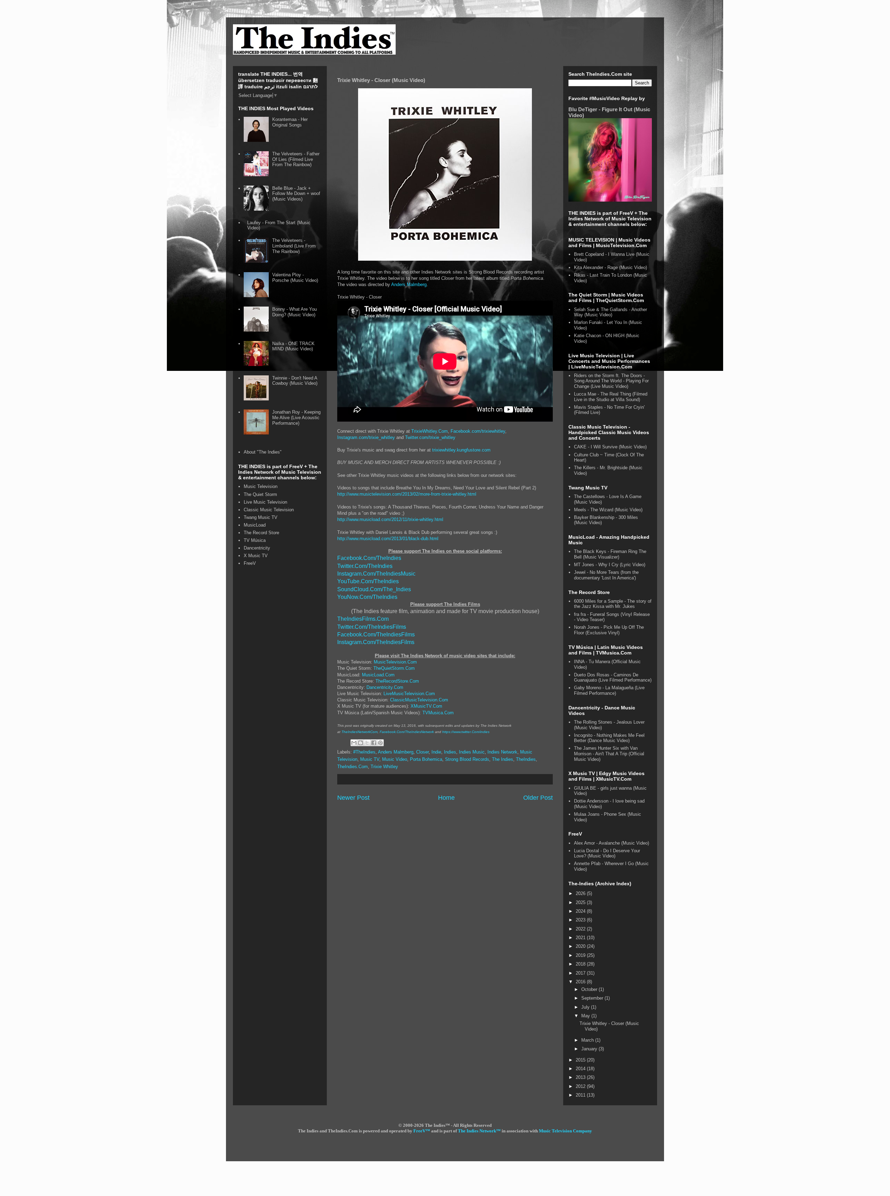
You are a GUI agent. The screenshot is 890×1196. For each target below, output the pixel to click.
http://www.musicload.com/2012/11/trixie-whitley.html (390, 519)
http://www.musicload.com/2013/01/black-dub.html (387, 538)
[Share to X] (367, 742)
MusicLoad (255, 525)
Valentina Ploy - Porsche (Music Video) (295, 277)
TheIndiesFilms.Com (363, 619)
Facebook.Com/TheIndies (369, 558)
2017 (581, 973)
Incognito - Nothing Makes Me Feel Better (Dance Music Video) (609, 738)
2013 (581, 1077)
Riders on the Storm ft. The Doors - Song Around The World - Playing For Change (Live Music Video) (611, 381)
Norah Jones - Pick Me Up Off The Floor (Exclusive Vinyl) (609, 630)
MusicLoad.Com (378, 674)
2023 (581, 919)
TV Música (255, 540)
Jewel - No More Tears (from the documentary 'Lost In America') (606, 575)
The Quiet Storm (260, 494)
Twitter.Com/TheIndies (365, 566)
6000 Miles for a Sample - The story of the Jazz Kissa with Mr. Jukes (613, 604)
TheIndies (526, 759)
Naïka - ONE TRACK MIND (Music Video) (293, 346)
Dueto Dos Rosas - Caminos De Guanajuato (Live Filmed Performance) (613, 677)
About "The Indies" (263, 452)
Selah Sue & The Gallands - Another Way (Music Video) (610, 312)
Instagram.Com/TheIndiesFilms (375, 642)
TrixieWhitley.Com (429, 431)
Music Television (260, 486)
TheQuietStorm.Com (394, 668)
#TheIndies (364, 752)
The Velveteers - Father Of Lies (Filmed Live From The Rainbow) (295, 159)
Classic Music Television (269, 509)
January (590, 1048)
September (593, 998)
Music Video (394, 759)
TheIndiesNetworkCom (359, 732)
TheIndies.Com (352, 766)
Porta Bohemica (426, 759)
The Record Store (261, 532)
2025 (581, 902)
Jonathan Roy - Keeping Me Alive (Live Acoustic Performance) (296, 417)
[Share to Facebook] (373, 742)
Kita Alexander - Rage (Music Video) (610, 267)
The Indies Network (477, 1130)
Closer (422, 752)
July (586, 1007)
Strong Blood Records (467, 759)
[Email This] (353, 742)
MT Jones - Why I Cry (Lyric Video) (609, 564)
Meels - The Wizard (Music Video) (608, 509)
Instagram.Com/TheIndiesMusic (376, 574)
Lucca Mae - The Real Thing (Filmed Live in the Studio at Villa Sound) (610, 396)
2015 (581, 1060)
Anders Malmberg (409, 284)
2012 (581, 1086)
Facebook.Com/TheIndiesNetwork (407, 732)
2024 (581, 911)
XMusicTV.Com (426, 706)
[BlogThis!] (360, 742)
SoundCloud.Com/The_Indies (374, 589)
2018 (581, 964)
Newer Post (353, 797)
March (588, 1040)
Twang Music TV (260, 517)
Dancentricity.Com (384, 687)
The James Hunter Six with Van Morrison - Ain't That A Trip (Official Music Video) (609, 754)
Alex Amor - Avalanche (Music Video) (611, 843)
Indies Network (502, 752)
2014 (581, 1068)
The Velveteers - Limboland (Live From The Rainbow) (294, 246)
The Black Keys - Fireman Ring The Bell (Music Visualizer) (610, 554)
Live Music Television (265, 502)
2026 (581, 893)
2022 (581, 928)
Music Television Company (565, 1130)
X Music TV (256, 555)
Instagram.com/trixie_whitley (366, 437)
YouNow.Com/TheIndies (367, 597)
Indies (450, 752)
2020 (581, 946)
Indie (436, 752)
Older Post (538, 797)
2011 (581, 1095)
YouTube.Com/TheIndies (368, 581)
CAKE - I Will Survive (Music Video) (610, 446)
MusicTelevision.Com (395, 662)
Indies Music (472, 752)
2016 (581, 981)
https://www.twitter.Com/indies (466, 732)
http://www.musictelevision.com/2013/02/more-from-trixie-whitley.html (406, 494)
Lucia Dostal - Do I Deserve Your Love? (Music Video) (607, 853)
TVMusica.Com (438, 712)
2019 (581, 955)
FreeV (250, 563)
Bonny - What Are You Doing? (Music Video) (294, 312)
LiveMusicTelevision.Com (409, 693)
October (590, 989)
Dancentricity (257, 548)
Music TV (369, 759)
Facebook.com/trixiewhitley (478, 431)
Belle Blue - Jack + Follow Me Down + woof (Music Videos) (296, 194)
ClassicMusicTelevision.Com (419, 699)
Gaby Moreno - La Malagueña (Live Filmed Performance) (609, 690)
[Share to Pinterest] (380, 742)
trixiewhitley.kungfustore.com (461, 450)
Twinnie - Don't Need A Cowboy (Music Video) (294, 380)
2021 (581, 937)
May (586, 1015)
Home (446, 797)
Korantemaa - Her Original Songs (290, 122)
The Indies (502, 759)
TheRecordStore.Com (397, 681)
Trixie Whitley (384, 766)
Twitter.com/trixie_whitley (430, 437)
